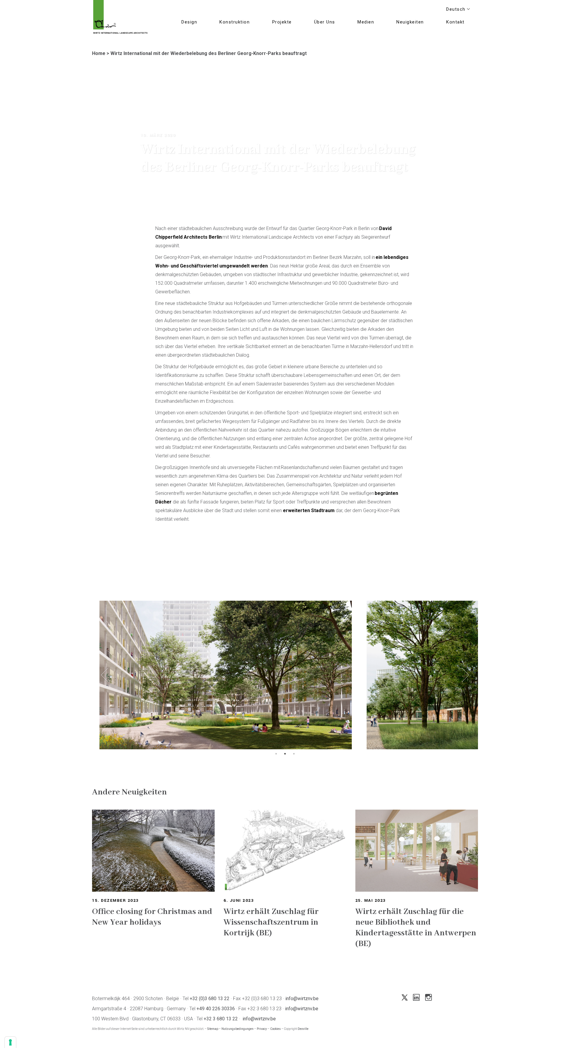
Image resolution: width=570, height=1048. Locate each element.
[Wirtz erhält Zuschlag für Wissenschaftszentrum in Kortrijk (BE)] (285, 851)
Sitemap (212, 1028)
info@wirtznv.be (302, 998)
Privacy (262, 1028)
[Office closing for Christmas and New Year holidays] (153, 851)
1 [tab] (276, 754)
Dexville (303, 1028)
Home (98, 53)
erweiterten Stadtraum (309, 510)
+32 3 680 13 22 (221, 1019)
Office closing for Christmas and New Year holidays (152, 917)
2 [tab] (285, 754)
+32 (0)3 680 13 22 (209, 998)
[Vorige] (104, 675)
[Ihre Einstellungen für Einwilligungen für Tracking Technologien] (10, 1042)
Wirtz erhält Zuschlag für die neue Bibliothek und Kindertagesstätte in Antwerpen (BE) (415, 928)
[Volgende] (465, 675)
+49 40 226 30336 (216, 1008)
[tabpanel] (225, 675)
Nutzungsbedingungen (237, 1028)
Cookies (275, 1028)
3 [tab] (294, 754)
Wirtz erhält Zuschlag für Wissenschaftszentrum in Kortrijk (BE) (271, 922)
